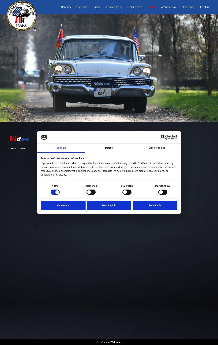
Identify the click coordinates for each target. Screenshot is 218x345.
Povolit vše (155, 205)
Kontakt (205, 7)
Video (152, 7)
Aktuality (66, 7)
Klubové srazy (113, 7)
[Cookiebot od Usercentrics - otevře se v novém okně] (163, 137)
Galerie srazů (135, 7)
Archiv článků (169, 7)
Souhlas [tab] (61, 147)
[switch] (91, 192)
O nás (96, 7)
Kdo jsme (81, 7)
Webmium (116, 342)
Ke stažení (189, 7)
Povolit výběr (109, 205)
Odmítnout (63, 205)
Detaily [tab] (109, 147)
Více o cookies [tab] (157, 147)
